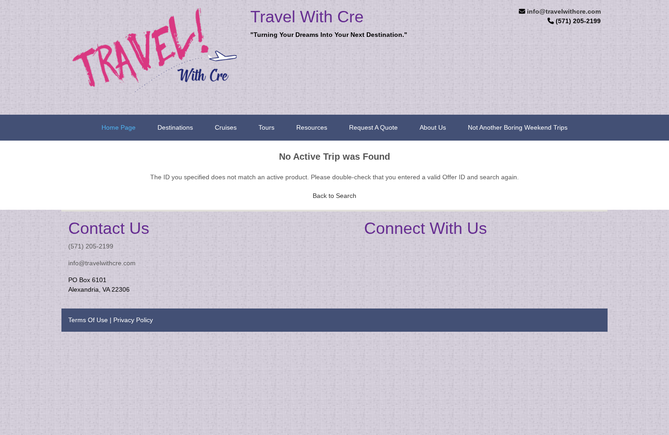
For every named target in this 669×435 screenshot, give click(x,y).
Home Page (118, 127)
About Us (433, 127)
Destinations (175, 127)
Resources (311, 127)
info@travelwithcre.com (564, 11)
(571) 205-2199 (90, 246)
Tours (266, 127)
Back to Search (334, 195)
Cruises (226, 127)
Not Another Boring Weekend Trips (518, 127)
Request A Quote (373, 127)
